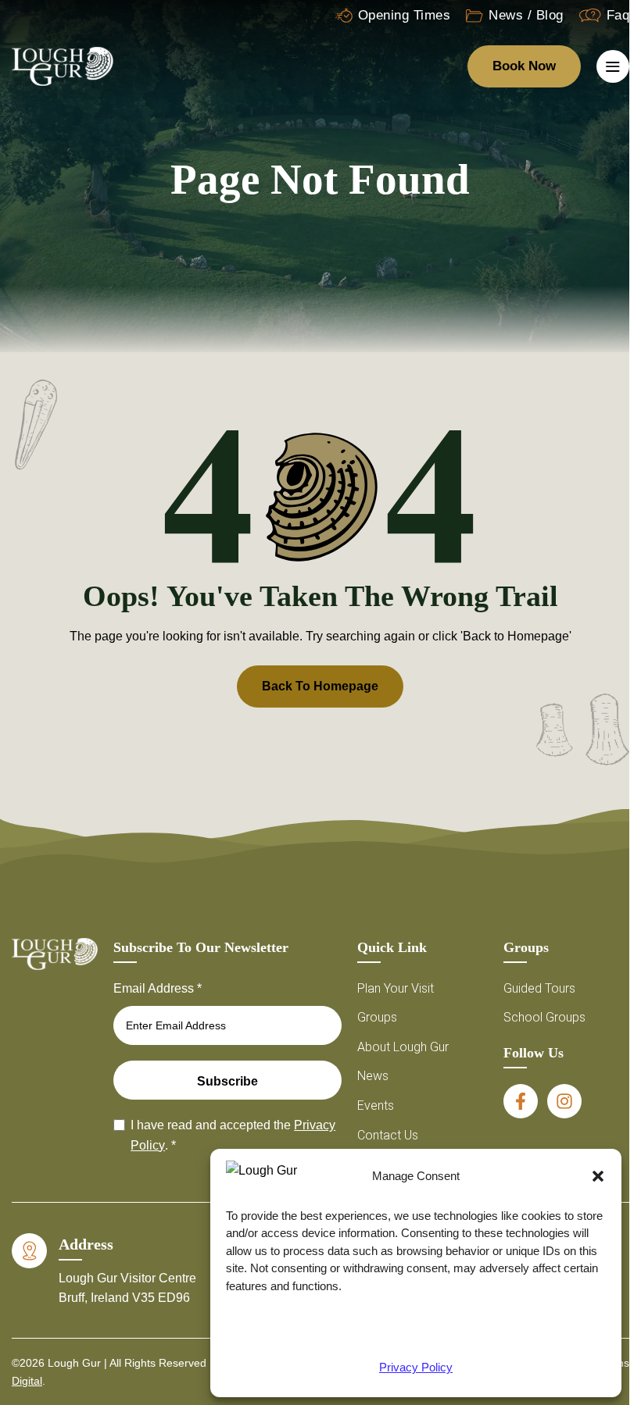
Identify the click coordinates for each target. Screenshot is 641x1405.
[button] (598, 1176)
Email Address (157, 988)
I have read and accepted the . (233, 1135)
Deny (416, 1332)
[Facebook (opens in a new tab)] (520, 1101)
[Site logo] (62, 65)
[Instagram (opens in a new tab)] (564, 1101)
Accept (286, 1332)
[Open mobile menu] (613, 66)
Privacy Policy (416, 1367)
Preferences (545, 1332)
